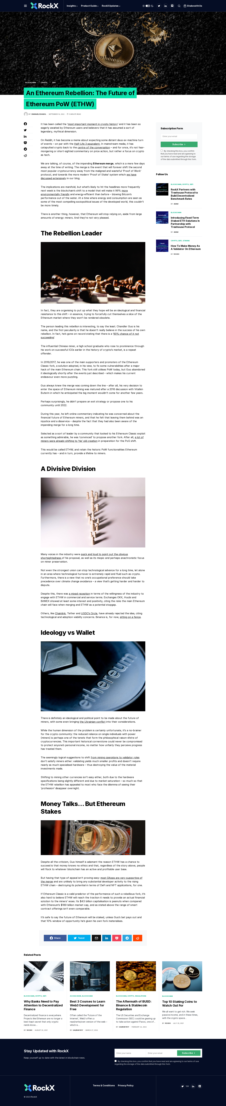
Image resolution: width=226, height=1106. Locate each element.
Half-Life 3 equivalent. (87, 143)
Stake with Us (194, 5)
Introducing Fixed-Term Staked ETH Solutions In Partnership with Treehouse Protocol (185, 222)
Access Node (75, 996)
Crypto (44, 82)
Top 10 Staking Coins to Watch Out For (179, 1003)
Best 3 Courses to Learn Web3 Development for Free (87, 1005)
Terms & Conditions (104, 1085)
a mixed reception (79, 593)
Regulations (140, 996)
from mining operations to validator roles (115, 757)
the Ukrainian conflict (92, 721)
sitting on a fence (130, 617)
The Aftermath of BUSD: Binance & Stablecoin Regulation (134, 1005)
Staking (186, 241)
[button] (25, 6)
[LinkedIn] (165, 6)
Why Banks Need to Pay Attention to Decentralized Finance (43, 1005)
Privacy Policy (125, 1085)
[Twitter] (159, 6)
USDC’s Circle (89, 613)
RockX (34, 1097)
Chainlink (60, 613)
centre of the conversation (94, 147)
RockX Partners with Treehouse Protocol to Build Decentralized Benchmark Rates (184, 194)
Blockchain (30, 82)
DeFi (54, 82)
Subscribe (177, 144)
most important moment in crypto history (93, 124)
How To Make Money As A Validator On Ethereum (185, 247)
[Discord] (172, 6)
